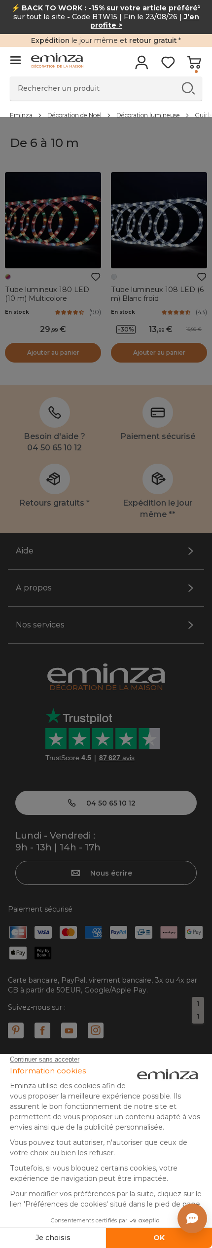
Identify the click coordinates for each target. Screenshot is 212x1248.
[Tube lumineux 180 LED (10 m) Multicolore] (53, 220)
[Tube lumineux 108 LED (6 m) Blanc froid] (159, 220)
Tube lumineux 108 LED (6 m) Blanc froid (157, 294)
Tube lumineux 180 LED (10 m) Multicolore (47, 294)
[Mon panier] (194, 65)
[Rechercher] (188, 88)
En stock (17, 312)
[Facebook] (42, 1030)
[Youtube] (69, 1030)
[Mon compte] (142, 65)
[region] (106, 115)
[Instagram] (96, 1030)
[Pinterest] (16, 1030)
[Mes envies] (168, 65)
